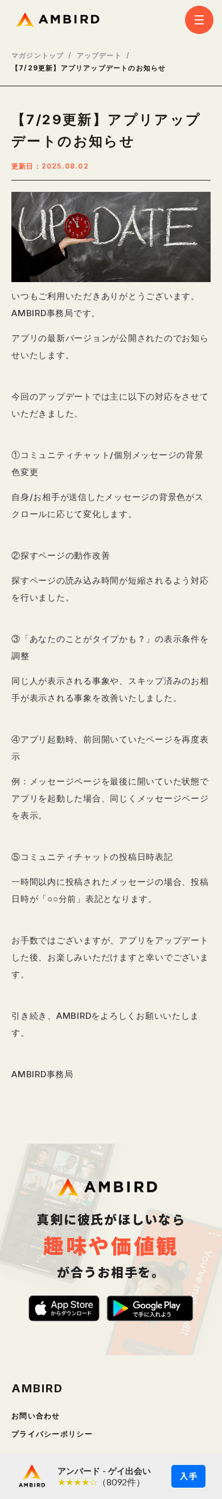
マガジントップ (37, 55)
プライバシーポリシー (52, 1434)
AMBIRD (37, 1388)
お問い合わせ (35, 1416)
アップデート (99, 55)
